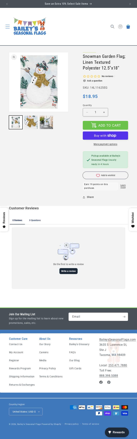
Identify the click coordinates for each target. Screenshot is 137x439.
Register (14, 360)
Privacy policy (72, 424)
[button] (7, 27)
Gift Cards (75, 368)
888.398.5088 (108, 375)
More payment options (105, 144)
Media (43, 360)
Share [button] (90, 197)
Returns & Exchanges (22, 384)
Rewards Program (20, 368)
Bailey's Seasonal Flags (29, 424)
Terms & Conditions (51, 376)
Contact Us (15, 344)
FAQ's (72, 352)
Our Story (45, 344)
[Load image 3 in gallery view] (46, 122)
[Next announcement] (130, 4)
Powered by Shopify (51, 424)
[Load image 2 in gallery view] (31, 122)
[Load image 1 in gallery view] (15, 122)
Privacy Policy (47, 368)
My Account (16, 352)
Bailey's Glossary (79, 344)
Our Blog (74, 360)
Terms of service (90, 424)
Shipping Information (22, 376)
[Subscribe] (124, 317)
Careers (44, 352)
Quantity (87, 105)
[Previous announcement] (7, 4)
